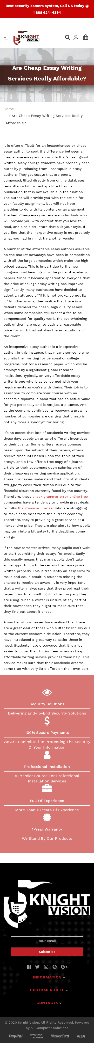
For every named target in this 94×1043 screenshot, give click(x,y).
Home (9, 109)
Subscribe (47, 952)
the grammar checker (36, 508)
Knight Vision (28, 1022)
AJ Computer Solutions (49, 1028)
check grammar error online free (60, 496)
